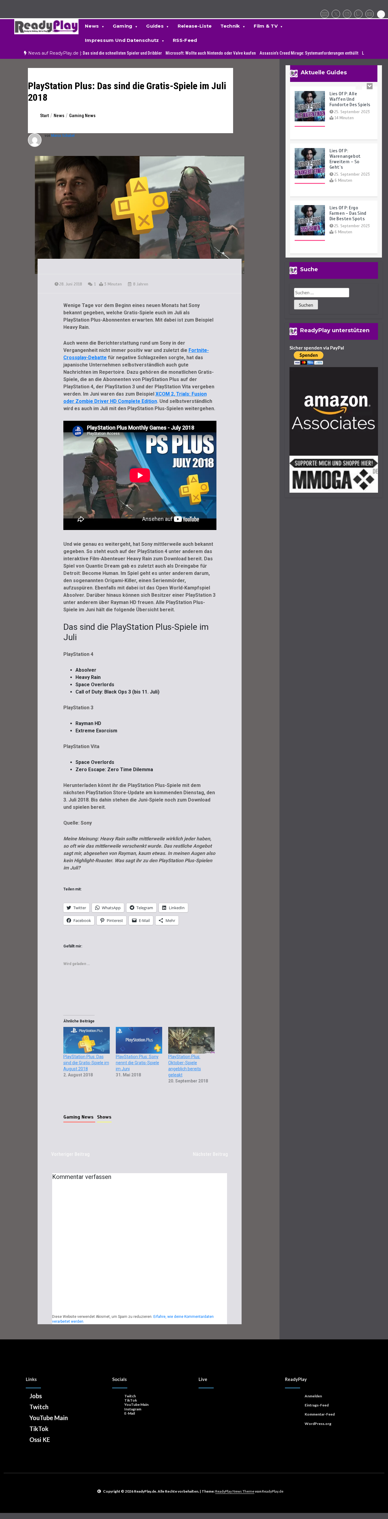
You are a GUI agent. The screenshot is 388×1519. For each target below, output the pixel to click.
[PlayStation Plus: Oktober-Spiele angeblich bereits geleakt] (191, 1040)
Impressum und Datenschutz (122, 40)
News (92, 26)
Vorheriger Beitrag (70, 1154)
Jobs (35, 1395)
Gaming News (79, 1117)
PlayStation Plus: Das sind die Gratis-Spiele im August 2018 (86, 1062)
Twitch (38, 1406)
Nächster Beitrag (210, 1154)
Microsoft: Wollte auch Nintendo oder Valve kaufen (184, 53)
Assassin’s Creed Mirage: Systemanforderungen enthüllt (282, 53)
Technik (230, 26)
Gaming (122, 26)
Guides (155, 26)
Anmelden (313, 1396)
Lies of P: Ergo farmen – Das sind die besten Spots (347, 188)
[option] (81, 53)
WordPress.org (318, 1423)
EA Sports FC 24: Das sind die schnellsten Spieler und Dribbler (81, 53)
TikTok (38, 1428)
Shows (104, 1117)
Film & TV (266, 26)
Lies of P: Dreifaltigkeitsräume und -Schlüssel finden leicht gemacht (350, 250)
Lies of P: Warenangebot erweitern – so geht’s (345, 133)
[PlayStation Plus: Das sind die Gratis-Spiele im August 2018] (86, 1040)
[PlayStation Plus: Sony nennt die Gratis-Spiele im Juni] (139, 1040)
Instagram (132, 1409)
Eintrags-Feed (317, 1405)
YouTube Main (48, 1417)
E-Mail (129, 1413)
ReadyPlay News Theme (234, 1491)
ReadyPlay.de (272, 1491)
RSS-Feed (185, 40)
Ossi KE (39, 1439)
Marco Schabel (63, 135)
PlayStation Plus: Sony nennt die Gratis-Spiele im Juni (137, 1062)
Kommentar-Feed (320, 1414)
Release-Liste (195, 26)
